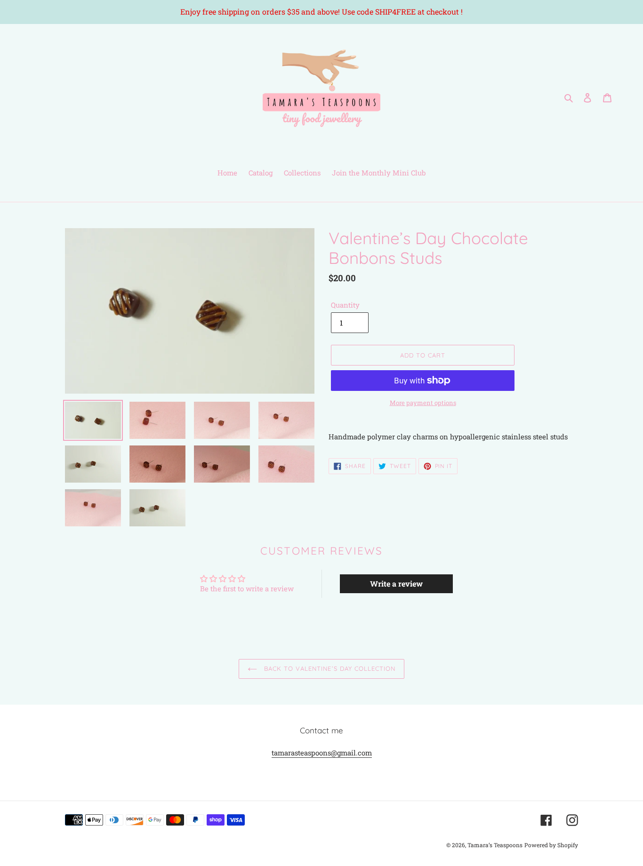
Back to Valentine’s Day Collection (328, 668)
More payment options (423, 402)
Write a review (396, 583)
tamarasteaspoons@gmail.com (322, 752)
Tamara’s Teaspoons (494, 845)
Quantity (345, 305)
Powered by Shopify (551, 845)
